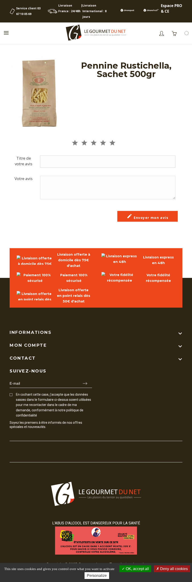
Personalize (97, 576)
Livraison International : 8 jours (94, 11)
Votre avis (24, 178)
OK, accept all (137, 569)
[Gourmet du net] (96, 33)
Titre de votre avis (23, 160)
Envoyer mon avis (147, 216)
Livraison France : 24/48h (69, 8)
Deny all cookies (173, 569)
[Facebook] (12, 436)
